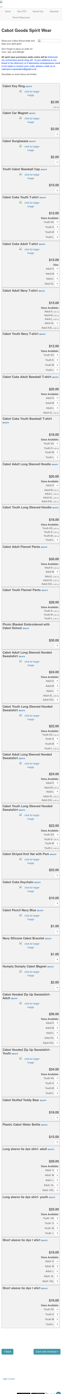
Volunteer (54, 11)
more (29, 86)
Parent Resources (21, 17)
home (12, 1378)
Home (8, 11)
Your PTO (21, 11)
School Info (38, 11)
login (5, 1378)
